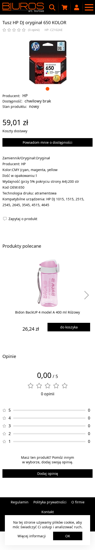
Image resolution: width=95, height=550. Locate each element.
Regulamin (19, 502)
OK (67, 536)
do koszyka (69, 327)
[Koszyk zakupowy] (64, 7)
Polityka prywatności (49, 502)
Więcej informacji (32, 536)
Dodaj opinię (47, 473)
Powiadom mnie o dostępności (47, 142)
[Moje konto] (77, 7)
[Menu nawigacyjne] (89, 7)
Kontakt (47, 511)
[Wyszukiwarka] (52, 7)
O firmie (78, 502)
